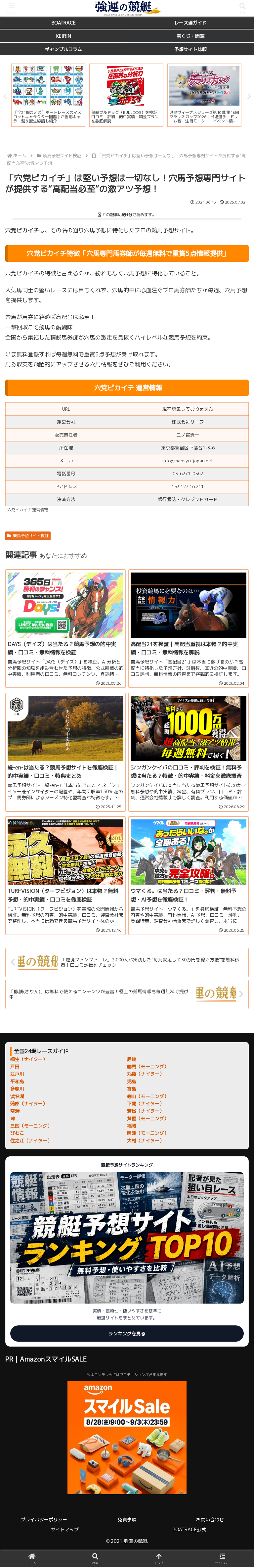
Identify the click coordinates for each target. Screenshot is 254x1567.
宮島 (131, 1088)
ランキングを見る (127, 1333)
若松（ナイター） (145, 1111)
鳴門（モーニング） (148, 1066)
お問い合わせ (210, 1519)
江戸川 (17, 1074)
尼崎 (131, 1059)
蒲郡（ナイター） (28, 1103)
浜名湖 (17, 1096)
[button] (234, 1137)
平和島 (17, 1081)
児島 (131, 1081)
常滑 (15, 1111)
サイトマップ (65, 1529)
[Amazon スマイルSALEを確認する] (127, 1437)
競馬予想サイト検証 (31, 535)
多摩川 (17, 1088)
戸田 (15, 1066)
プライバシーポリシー (44, 1519)
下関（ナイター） (145, 1103)
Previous (5, 96)
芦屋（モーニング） (148, 1118)
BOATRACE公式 (189, 1529)
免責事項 (127, 1519)
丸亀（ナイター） (145, 1074)
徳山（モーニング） (148, 1096)
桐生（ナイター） (28, 1059)
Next (249, 96)
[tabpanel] (48, 95)
